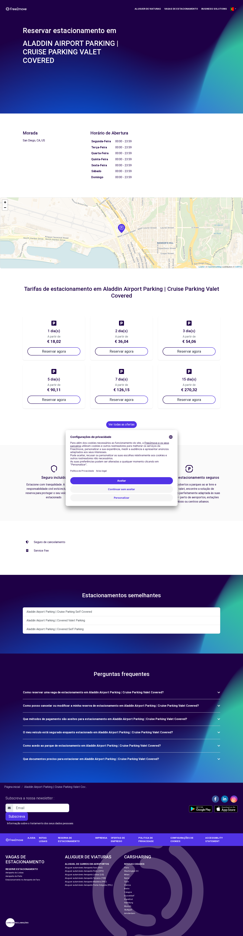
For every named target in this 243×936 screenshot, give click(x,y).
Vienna (127, 885)
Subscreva (17, 816)
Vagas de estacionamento (181, 8)
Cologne (128, 892)
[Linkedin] (224, 799)
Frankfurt (128, 899)
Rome (126, 878)
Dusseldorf (129, 896)
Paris (126, 868)
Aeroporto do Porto (14, 876)
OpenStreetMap (215, 266)
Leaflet (201, 266)
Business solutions (214, 8)
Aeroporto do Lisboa (14, 873)
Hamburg (128, 903)
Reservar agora (54, 351)
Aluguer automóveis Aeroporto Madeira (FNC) (86, 882)
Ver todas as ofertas (121, 424)
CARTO (238, 266)
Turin (126, 882)
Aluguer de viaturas (148, 8)
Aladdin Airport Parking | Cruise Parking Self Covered (59, 611)
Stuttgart (128, 910)
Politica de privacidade (146, 840)
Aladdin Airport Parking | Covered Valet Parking (56, 620)
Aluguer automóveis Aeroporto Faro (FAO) (84, 868)
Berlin (127, 889)
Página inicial (12, 787)
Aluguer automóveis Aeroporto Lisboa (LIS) (84, 874)
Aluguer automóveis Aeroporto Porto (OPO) (84, 871)
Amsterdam (129, 913)
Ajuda (31, 838)
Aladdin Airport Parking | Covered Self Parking (55, 629)
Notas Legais (43, 840)
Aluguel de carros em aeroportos (87, 864)
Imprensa (101, 838)
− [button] (5, 207)
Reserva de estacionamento (69, 840)
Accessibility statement (214, 840)
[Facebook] (215, 799)
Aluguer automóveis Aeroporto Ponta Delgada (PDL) (89, 885)
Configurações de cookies (181, 840)
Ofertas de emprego (118, 840)
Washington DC (131, 871)
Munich (127, 906)
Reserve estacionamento (22, 869)
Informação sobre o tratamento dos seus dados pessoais (40, 823)
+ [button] (5, 202)
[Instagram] (233, 799)
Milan (127, 874)
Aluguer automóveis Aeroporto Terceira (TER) (85, 878)
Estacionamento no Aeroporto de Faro (23, 880)
